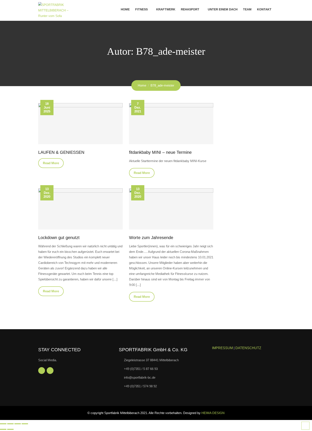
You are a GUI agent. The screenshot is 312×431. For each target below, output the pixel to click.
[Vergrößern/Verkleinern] (3, 423)
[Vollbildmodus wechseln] (10, 423)
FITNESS (141, 9)
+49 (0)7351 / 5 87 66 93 (141, 369)
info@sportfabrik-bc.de (139, 377)
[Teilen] (17, 423)
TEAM (247, 9)
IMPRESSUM (222, 348)
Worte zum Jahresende (151, 237)
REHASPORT (190, 9)
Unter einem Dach (223, 9)
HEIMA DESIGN (213, 413)
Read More (51, 163)
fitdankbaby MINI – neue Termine (160, 152)
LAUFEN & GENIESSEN (61, 152)
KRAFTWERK (165, 9)
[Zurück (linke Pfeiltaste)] (3, 429)
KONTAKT (264, 9)
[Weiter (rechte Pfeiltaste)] (10, 429)
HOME (125, 9)
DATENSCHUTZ (248, 348)
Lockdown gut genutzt (59, 237)
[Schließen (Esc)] (25, 423)
